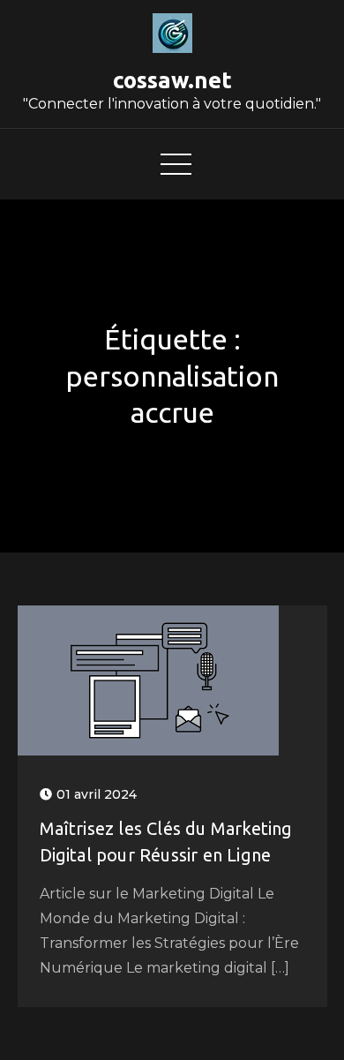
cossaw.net (172, 80)
